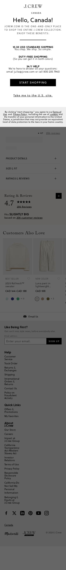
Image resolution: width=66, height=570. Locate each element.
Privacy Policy (20, 114)
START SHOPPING (33, 82)
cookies (54, 114)
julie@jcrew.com (24, 71)
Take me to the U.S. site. (33, 95)
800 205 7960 (51, 71)
